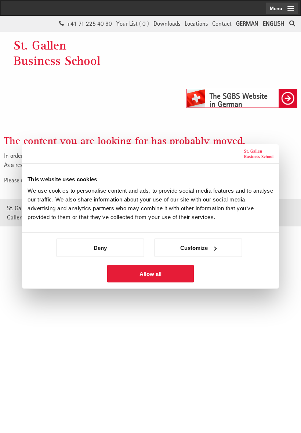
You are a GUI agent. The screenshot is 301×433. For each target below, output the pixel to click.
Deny (100, 248)
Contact (222, 23)
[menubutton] (281, 8)
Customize (194, 248)
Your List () (132, 23)
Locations (196, 23)
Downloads (166, 23)
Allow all (150, 274)
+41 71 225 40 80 (89, 23)
